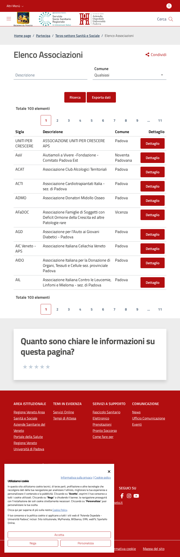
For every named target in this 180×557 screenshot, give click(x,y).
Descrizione (25, 75)
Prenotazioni (102, 424)
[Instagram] (129, 496)
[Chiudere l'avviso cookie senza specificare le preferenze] (109, 471)
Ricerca (75, 97)
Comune (101, 69)
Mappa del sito (153, 548)
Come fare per (103, 436)
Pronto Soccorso (105, 430)
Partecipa (43, 35)
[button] (16, 6)
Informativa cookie (122, 548)
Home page (22, 35)
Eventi (137, 424)
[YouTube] (136, 496)
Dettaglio (152, 143)
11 (160, 120)
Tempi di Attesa (64, 418)
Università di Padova (29, 449)
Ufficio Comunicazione (148, 418)
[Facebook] (122, 496)
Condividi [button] (158, 54)
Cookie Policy (59, 510)
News (136, 412)
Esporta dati (101, 97)
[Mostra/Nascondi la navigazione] (8, 18)
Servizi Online (63, 412)
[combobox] (129, 75)
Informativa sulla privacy (76, 477)
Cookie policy (102, 477)
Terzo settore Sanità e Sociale (77, 35)
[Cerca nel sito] (170, 19)
